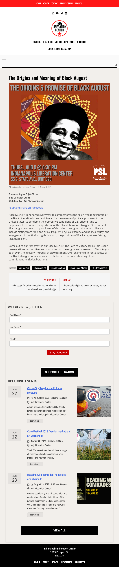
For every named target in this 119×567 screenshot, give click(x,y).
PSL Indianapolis (99, 268)
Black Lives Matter (78, 268)
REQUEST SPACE (66, 3)
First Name (14, 315)
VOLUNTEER (80, 562)
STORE (38, 3)
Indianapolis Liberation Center (23, 187)
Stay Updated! (58, 352)
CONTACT (54, 3)
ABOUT (37, 562)
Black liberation (58, 268)
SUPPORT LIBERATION (59, 372)
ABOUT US (79, 3)
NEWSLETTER (66, 562)
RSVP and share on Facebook (26, 207)
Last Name (14, 327)
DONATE (46, 3)
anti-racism (24, 268)
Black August (40, 268)
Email (12, 339)
